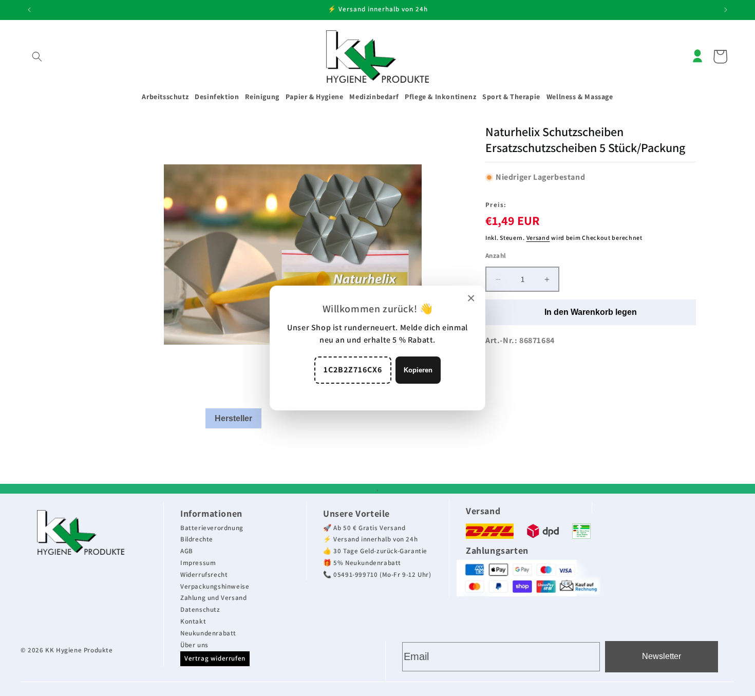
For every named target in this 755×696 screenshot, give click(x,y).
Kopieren (418, 370)
